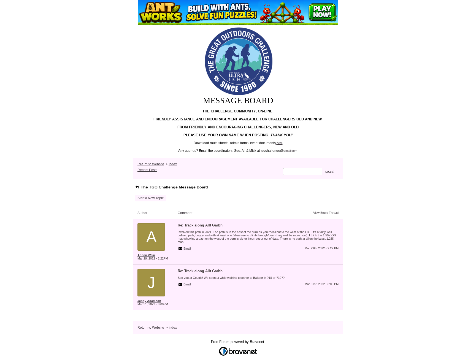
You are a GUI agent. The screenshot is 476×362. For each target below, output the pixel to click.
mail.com (291, 150)
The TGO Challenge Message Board (174, 187)
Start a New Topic (150, 198)
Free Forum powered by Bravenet (238, 342)
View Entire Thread (326, 212)
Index (173, 164)
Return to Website (150, 164)
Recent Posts (147, 170)
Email (187, 248)
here (280, 143)
